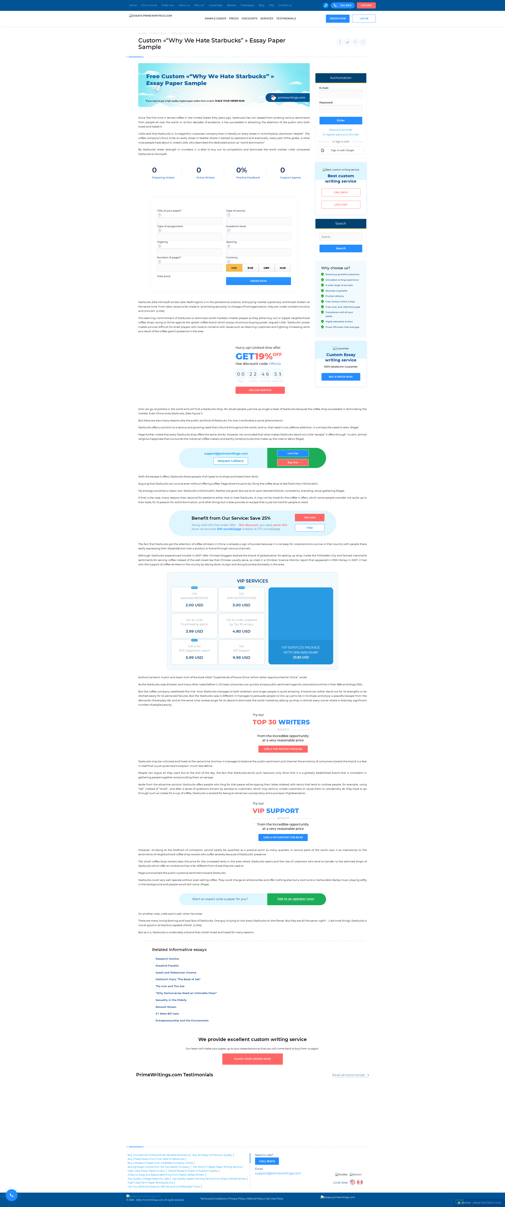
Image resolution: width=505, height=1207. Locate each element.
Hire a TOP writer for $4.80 (283, 749)
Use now (309, 517)
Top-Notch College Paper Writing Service (217, 1167)
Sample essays (215, 18)
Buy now (293, 462)
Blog (261, 5)
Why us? (199, 5)
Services (266, 18)
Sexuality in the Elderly (171, 1000)
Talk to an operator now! (295, 899)
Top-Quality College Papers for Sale (148, 1179)
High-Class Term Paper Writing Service (150, 1183)
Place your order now (252, 1059)
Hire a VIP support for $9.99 (283, 837)
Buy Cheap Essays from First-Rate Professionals (156, 1159)
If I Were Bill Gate (167, 1014)
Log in (364, 19)
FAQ (271, 5)
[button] (341, 150)
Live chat (366, 6)
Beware (231, 5)
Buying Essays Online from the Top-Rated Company (159, 1167)
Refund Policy (255, 1199)
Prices (234, 18)
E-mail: (324, 88)
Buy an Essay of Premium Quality (212, 1155)
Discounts (249, 18)
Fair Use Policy (274, 1199)
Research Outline (167, 959)
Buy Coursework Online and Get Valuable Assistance (158, 1155)
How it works (149, 5)
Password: (326, 102)
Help (310, 527)
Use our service (260, 390)
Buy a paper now (341, 377)
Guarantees (216, 5)
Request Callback (231, 461)
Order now (168, 5)
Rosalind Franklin (167, 966)
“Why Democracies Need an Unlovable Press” (186, 993)
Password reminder (341, 130)
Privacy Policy (236, 1199)
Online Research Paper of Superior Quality (193, 1171)
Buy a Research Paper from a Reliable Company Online (160, 1163)
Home (133, 5)
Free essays (247, 5)
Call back (341, 192)
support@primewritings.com (226, 453)
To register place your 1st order (341, 134)
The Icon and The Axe (170, 986)
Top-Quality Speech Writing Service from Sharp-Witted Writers (209, 1179)
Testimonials (286, 18)
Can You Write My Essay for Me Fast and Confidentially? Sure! (164, 1186)
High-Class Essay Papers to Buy (146, 1171)
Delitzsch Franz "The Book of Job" (178, 979)
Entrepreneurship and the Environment (182, 1020)
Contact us (285, 5)
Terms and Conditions (213, 1199)
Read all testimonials (348, 1075)
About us (184, 5)
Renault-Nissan (166, 1007)
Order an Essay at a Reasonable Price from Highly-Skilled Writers (166, 1175)
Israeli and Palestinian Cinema (176, 973)
